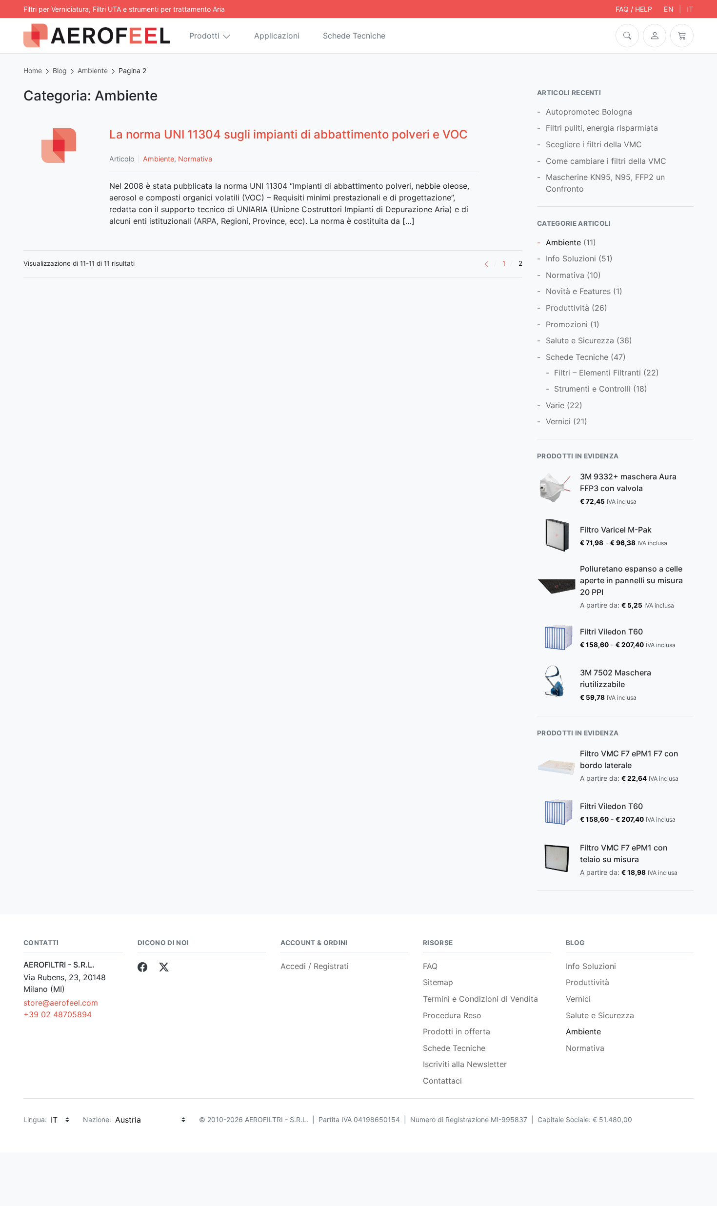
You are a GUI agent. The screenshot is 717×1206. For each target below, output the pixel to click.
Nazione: (97, 1119)
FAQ (430, 966)
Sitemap (438, 982)
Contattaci (442, 1081)
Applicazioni (276, 35)
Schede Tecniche (354, 35)
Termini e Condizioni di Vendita (480, 999)
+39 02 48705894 (57, 1014)
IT (690, 9)
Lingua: (35, 1119)
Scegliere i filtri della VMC (594, 144)
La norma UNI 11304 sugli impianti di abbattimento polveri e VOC (288, 134)
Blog (60, 70)
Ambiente (93, 70)
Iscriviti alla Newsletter (465, 1064)
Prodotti (204, 35)
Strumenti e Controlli (592, 389)
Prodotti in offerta (456, 1031)
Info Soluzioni (571, 258)
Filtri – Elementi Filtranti (597, 372)
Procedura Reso (452, 1015)
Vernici (558, 421)
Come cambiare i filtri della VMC (606, 161)
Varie (555, 405)
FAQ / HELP (634, 9)
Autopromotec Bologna (589, 112)
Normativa (195, 159)
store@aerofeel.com (60, 1003)
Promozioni (567, 324)
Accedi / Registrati (314, 966)
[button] (627, 35)
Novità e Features (578, 291)
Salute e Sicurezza (580, 340)
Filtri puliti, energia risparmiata (602, 128)
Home (32, 70)
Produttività (567, 308)
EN (669, 9)
